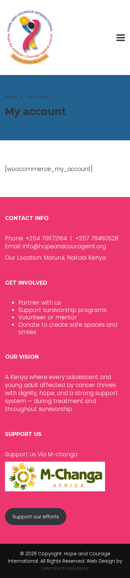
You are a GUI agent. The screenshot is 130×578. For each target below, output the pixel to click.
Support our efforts (35, 516)
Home (11, 96)
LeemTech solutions (65, 568)
